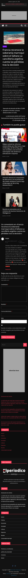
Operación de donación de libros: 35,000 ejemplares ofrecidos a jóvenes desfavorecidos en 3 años (14, 110)
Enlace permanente (22, 241)
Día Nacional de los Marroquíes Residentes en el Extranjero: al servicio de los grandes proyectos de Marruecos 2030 (13, 423)
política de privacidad (6, 552)
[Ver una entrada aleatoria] (25, 25)
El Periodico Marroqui (15, 68)
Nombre (4, 304)
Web (2, 318)
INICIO (2, 433)
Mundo (3, 447)
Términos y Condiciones (7, 549)
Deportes (3, 445)
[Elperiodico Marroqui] (3, 25)
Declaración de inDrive (6, 396)
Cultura (3, 443)
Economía (3, 438)
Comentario (5, 284)
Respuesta (8, 269)
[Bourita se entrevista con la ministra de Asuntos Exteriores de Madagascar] (14, 194)
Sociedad (3, 440)
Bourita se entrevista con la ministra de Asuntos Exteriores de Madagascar (14, 211)
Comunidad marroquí (6, 450)
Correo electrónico (6, 311)
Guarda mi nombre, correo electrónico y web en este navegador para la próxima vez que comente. (13, 330)
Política (4, 46)
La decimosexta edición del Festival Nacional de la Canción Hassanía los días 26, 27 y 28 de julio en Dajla (13, 118)
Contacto (3, 555)
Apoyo (2, 558)
